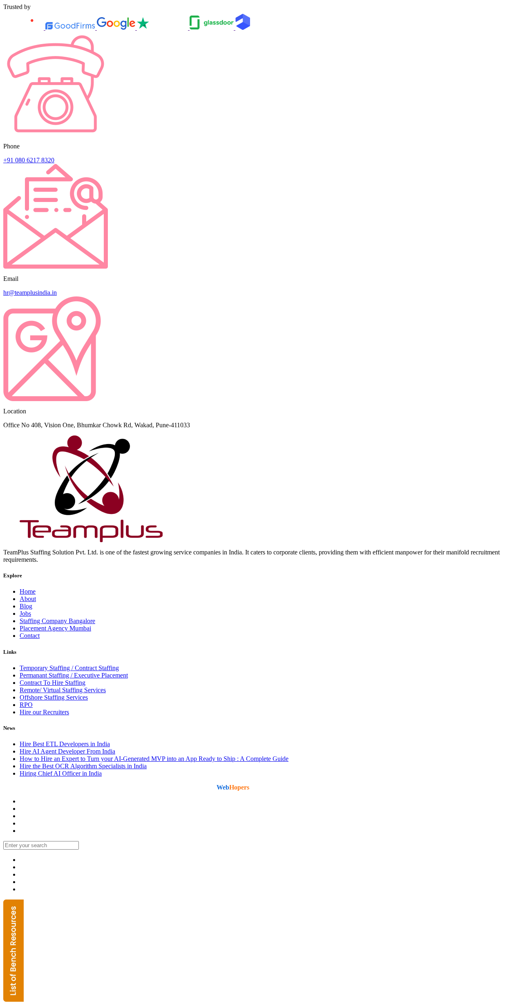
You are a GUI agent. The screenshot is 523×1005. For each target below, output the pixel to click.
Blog (26, 606)
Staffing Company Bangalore (57, 620)
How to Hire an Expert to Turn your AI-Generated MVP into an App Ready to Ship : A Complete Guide (154, 758)
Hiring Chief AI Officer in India (61, 773)
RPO (26, 704)
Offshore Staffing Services (54, 697)
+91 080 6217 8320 (28, 160)
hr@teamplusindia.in (30, 292)
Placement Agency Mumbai (55, 628)
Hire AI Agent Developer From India (67, 751)
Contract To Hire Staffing (52, 682)
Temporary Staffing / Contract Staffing (69, 667)
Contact (30, 635)
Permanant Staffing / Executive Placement (74, 675)
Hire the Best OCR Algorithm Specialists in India (83, 766)
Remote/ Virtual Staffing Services (63, 689)
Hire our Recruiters (44, 712)
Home (28, 591)
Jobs (25, 613)
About (28, 598)
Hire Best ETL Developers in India (65, 743)
